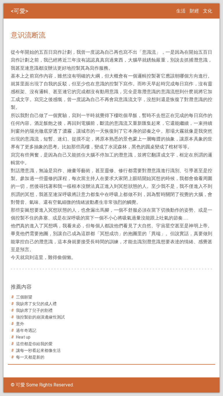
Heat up (23, 337)
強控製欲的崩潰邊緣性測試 (40, 317)
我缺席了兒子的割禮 (34, 310)
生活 (181, 11)
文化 (207, 11)
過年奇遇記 (26, 330)
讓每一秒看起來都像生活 (38, 350)
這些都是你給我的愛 (34, 343)
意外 (20, 323)
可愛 (19, 11)
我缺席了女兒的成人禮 (36, 303)
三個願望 (24, 297)
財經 (194, 11)
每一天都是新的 (30, 357)
